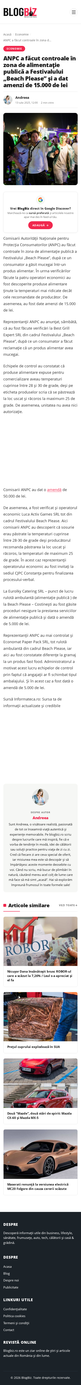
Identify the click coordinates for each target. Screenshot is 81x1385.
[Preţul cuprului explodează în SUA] (40, 1016)
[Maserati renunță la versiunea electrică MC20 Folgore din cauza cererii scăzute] (40, 1154)
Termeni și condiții (16, 1323)
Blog (6, 1273)
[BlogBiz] (20, 12)
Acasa (7, 1266)
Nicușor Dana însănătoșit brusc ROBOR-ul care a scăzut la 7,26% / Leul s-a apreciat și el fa (39, 975)
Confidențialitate (15, 1309)
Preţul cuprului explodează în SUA (33, 1047)
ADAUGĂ (40, 225)
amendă (54, 489)
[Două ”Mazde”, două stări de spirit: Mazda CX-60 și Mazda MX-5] (40, 1083)
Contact (8, 1330)
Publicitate (10, 1287)
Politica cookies (14, 1316)
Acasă (7, 34)
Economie (22, 34)
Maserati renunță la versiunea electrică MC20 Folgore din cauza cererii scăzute (38, 1186)
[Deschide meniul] (74, 12)
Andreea (22, 97)
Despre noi (11, 1280)
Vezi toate (67, 905)
